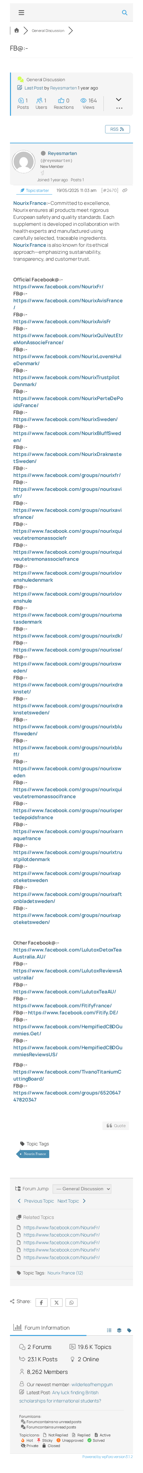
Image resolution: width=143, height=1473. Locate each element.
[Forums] (17, 30)
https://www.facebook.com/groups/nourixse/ (68, 649)
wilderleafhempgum (92, 1384)
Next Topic (69, 1201)
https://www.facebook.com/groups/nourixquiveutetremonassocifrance (67, 793)
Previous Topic (38, 1201)
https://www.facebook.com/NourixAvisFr (62, 321)
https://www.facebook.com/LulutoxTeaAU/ (64, 991)
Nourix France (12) (65, 1273)
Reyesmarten (63, 88)
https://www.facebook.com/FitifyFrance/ (62, 1005)
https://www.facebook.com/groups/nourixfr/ (67, 475)
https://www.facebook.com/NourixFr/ (58, 286)
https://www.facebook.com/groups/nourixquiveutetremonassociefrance (67, 555)
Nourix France (29, 203)
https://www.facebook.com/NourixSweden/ (65, 419)
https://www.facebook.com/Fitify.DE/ (73, 1012)
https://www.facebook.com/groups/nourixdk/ (68, 635)
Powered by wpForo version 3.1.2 (107, 1456)
